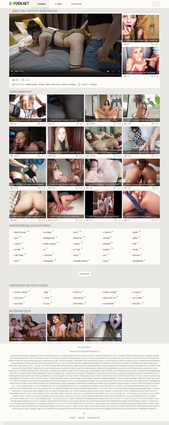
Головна (41, 4)
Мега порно (56, 84)
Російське (72, 84)
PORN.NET (19, 3)
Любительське (31, 84)
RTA (84, 413)
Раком (48, 84)
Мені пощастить (93, 417)
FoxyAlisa (93, 84)
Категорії (77, 4)
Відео (59, 4)
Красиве (41, 84)
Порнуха (64, 84)
